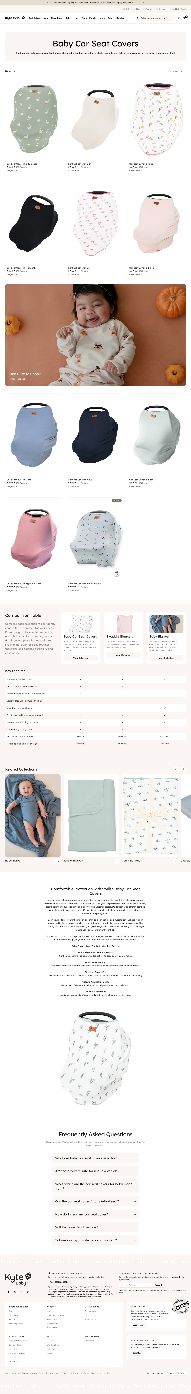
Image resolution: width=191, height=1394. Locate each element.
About (50, 1336)
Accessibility (105, 1373)
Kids (76, 18)
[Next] (143, 2)
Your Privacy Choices (56, 1315)
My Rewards (52, 1323)
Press (49, 1353)
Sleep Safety (90, 1311)
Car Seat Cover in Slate (19, 479)
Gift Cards (13, 1357)
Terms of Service (179, 1290)
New (45, 18)
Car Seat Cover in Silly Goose (22, 164)
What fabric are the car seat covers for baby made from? (93, 1186)
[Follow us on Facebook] (8, 1291)
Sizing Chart (90, 1315)
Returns (12, 1319)
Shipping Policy (16, 1323)
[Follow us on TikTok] (28, 1291)
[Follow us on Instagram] (15, 1291)
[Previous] (47, 2)
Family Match (89, 18)
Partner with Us (94, 1336)
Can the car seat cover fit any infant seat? (87, 1201)
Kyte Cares (51, 1349)
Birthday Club (15, 1345)
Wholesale (89, 1341)
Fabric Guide (90, 1319)
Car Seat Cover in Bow (79, 268)
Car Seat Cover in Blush (141, 268)
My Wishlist (52, 1328)
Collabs (120, 18)
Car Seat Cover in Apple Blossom (24, 583)
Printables (13, 1361)
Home (102, 18)
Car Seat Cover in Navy (80, 479)
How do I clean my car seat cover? (81, 1214)
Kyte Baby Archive (17, 1353)
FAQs (11, 1311)
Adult (110, 18)
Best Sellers (34, 18)
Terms (99, 1296)
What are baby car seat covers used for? (86, 1158)
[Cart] (184, 18)
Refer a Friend (53, 1319)
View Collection (80, 658)
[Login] (179, 18)
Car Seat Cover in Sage (141, 479)
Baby (68, 18)
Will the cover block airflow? (76, 1227)
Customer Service (18, 1307)
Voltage (55, 1373)
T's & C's (66, 1373)
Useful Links (92, 1307)
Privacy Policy (90, 1296)
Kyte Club (13, 1349)
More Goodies (16, 1336)
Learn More (138, 1325)
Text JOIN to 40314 (59, 1282)
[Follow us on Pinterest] (21, 1291)
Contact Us (14, 1315)
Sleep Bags (56, 18)
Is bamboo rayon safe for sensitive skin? (86, 1240)
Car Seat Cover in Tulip (141, 164)
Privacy (74, 1373)
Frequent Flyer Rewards (19, 1341)
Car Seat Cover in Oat (79, 164)
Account (51, 1307)
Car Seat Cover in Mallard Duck (84, 583)
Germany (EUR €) (174, 1373)
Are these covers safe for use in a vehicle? (87, 1171)
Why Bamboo (53, 1345)
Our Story (51, 1341)
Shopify (45, 1373)
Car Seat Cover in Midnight (21, 268)
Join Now (137, 1353)
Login (49, 1311)
